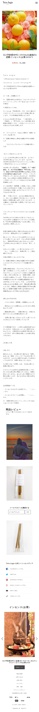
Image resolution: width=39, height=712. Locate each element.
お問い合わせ (19, 677)
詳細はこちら (19, 667)
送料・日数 (20, 686)
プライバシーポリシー (19, 690)
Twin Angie (22, 704)
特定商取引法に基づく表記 (19, 693)
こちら (32, 389)
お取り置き (20, 680)
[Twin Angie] (10, 2)
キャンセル (20, 683)
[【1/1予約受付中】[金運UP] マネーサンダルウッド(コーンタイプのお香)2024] (19, 634)
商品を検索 (20, 673)
